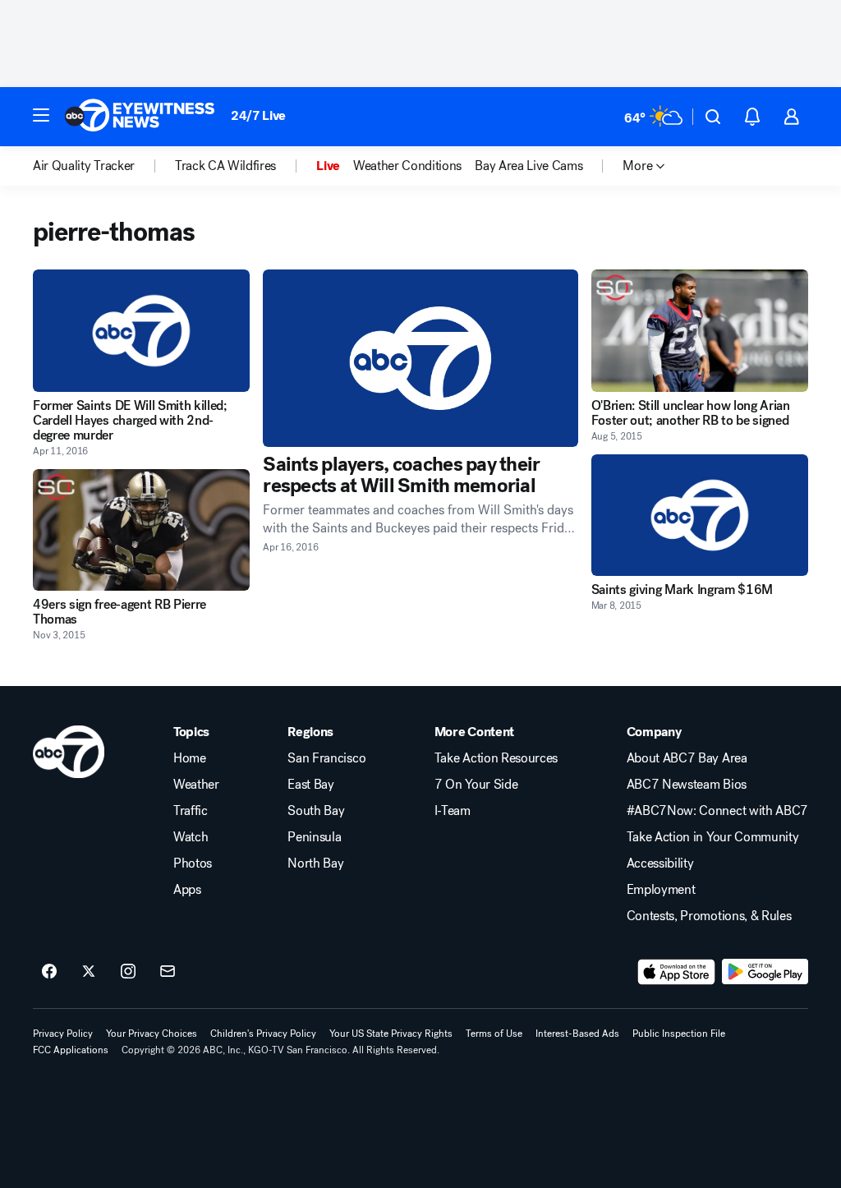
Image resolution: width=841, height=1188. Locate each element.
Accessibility (660, 863)
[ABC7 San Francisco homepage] (139, 117)
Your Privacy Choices (151, 1033)
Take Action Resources (496, 758)
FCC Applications (70, 1050)
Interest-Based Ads (577, 1033)
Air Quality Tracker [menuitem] (84, 166)
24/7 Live (258, 115)
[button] (41, 115)
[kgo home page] (68, 751)
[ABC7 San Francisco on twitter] (88, 971)
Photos (192, 863)
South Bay (315, 810)
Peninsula (314, 837)
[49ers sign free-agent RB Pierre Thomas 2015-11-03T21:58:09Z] (141, 530)
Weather (196, 784)
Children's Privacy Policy (263, 1033)
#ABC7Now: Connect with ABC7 (717, 810)
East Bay (310, 784)
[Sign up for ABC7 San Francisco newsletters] (167, 971)
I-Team (452, 810)
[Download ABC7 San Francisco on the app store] (676, 972)
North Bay (315, 863)
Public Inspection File (678, 1033)
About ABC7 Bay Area (687, 758)
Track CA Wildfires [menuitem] (225, 166)
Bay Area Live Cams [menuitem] (528, 166)
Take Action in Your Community (713, 837)
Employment (661, 889)
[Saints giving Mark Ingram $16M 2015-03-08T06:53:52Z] (699, 515)
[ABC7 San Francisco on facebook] (49, 971)
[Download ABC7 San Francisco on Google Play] (765, 972)
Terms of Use (494, 1033)
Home (189, 758)
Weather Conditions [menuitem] (407, 166)
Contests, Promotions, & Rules (709, 916)
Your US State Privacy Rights (391, 1033)
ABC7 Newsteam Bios (687, 784)
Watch (190, 837)
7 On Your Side (476, 784)
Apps (187, 889)
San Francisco (326, 758)
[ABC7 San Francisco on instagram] (128, 971)
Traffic (190, 810)
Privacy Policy (63, 1033)
